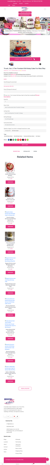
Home (6, 30)
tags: (5, 134)
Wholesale (18, 439)
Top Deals (15, 3)
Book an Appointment (25, 15)
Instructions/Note (8, 122)
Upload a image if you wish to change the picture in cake (17, 128)
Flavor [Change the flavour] (10, 89)
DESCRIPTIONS (16, 151)
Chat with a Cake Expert (26, 12)
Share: (5, 139)
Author (5, 449)
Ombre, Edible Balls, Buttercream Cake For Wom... (10, 373)
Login (9, 5)
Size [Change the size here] (10, 82)
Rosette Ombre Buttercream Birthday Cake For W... (10, 219)
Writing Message (7, 116)
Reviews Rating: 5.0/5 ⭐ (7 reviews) (19, 70)
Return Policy (19, 448)
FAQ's (5, 451)
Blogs (5, 439)
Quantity (6, 99)
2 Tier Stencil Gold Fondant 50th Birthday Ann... (10, 244)
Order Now (10, 182)
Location (26, 3)
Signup (13, 5)
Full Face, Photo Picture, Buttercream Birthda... (10, 174)
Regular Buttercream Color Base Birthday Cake (10, 285)
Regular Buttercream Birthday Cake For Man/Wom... (10, 265)
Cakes (10, 30)
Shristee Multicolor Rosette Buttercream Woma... (10, 307)
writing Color (7, 111)
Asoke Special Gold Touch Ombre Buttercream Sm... (10, 331)
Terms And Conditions (18, 445)
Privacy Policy (19, 453)
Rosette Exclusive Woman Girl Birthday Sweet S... (10, 353)
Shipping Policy (19, 451)
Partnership (18, 442)
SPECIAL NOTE (26, 151)
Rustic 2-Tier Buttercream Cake (10, 199)
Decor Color (6, 105)
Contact (21, 3)
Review (35, 151)
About (5, 444)
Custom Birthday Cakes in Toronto (22, 30)
